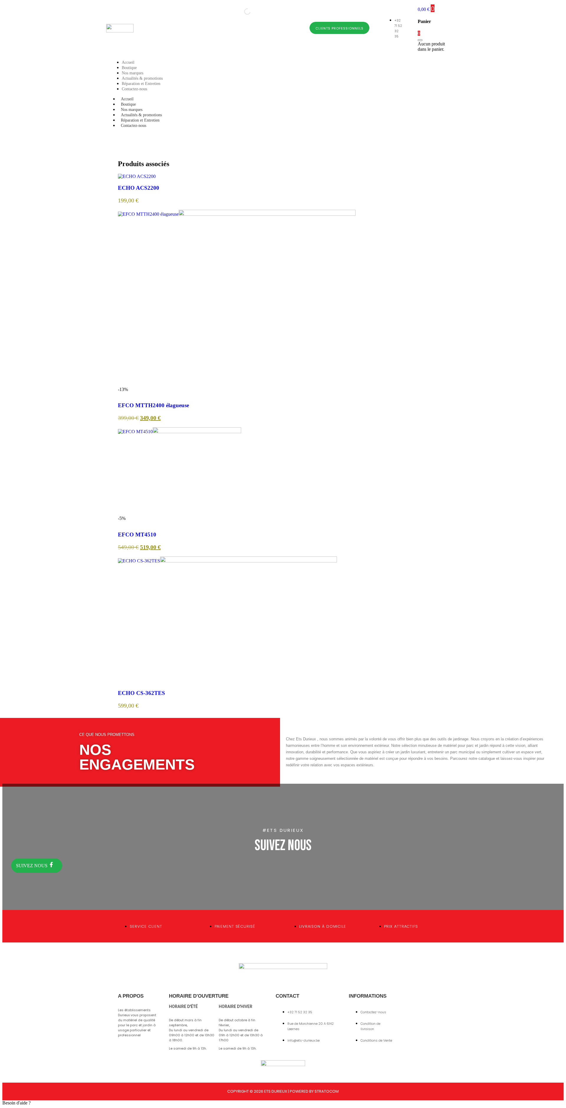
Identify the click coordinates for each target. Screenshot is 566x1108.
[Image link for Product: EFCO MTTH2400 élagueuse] (237, 214)
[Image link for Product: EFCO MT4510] (179, 431)
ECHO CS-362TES (141, 693)
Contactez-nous (133, 125)
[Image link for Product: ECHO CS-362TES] (227, 560)
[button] (283, 1103)
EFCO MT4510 (137, 534)
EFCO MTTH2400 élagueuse (153, 405)
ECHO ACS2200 (138, 188)
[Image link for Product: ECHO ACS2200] (137, 176)
